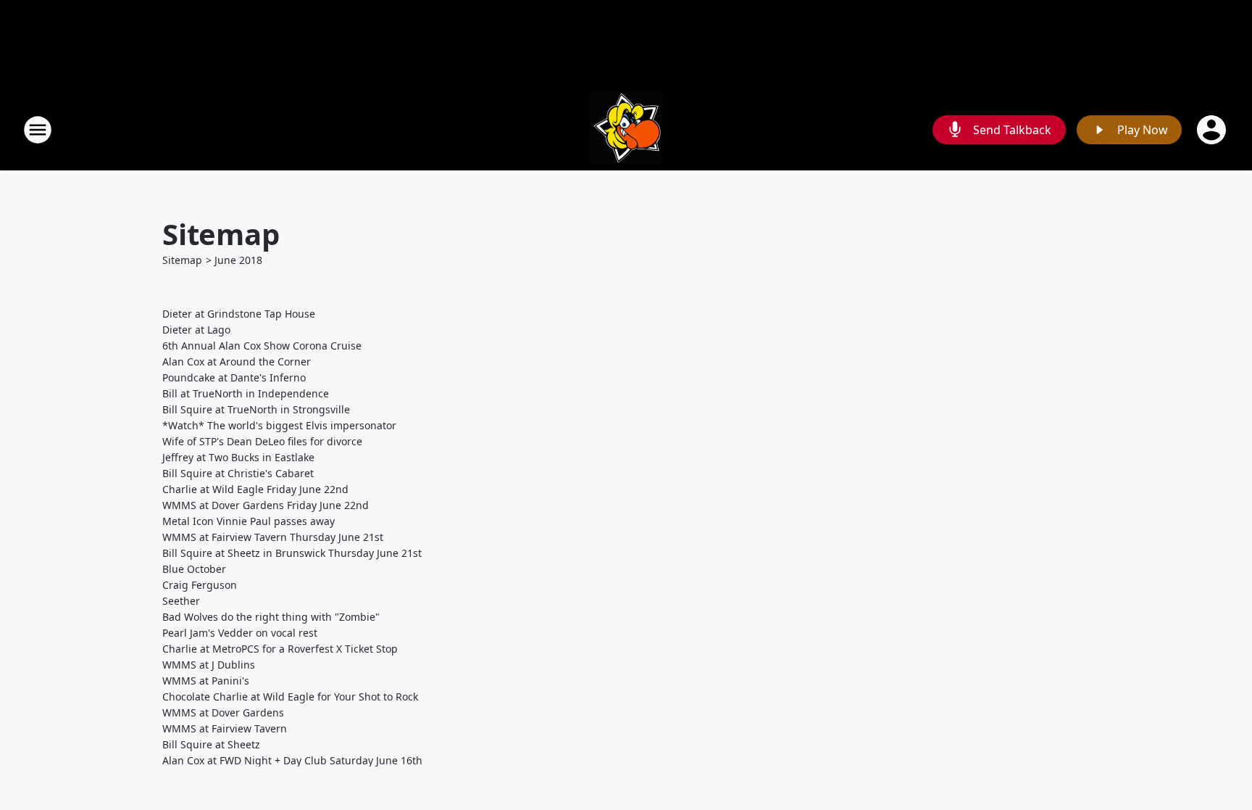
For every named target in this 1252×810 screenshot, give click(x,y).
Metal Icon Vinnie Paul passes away (248, 521)
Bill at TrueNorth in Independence (245, 393)
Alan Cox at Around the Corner (236, 361)
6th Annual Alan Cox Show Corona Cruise (262, 345)
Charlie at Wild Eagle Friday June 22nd (255, 489)
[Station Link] (626, 129)
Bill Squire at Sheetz (211, 744)
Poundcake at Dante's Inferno (234, 377)
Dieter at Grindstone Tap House (238, 314)
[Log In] (1213, 129)
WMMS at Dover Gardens (223, 712)
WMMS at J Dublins (208, 664)
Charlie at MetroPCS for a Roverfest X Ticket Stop (280, 649)
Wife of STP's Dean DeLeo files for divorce (262, 441)
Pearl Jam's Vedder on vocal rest (239, 633)
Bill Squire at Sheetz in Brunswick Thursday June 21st (292, 553)
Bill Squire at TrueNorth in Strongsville (256, 409)
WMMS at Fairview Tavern (224, 728)
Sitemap (182, 260)
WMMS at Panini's (205, 680)
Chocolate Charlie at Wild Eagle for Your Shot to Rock (290, 696)
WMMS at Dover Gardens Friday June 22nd (265, 505)
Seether (181, 601)
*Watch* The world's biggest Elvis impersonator (279, 425)
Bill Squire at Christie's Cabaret (238, 473)
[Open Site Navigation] (37, 129)
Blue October (194, 569)
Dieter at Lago (196, 329)
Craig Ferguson (199, 585)
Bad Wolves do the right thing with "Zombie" (271, 617)
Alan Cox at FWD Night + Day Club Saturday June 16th (292, 760)
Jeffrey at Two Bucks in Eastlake (238, 457)
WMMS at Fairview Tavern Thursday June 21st (272, 537)
